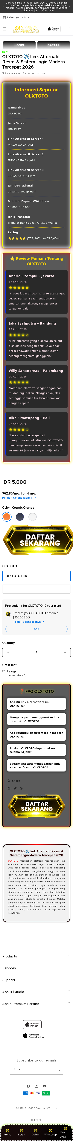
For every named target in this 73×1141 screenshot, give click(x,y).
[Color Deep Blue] (20, 517)
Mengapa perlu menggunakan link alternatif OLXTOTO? (34, 719)
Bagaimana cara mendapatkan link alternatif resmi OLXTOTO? (35, 765)
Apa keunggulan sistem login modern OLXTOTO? (36, 734)
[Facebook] (10, 789)
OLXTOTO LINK (16, 576)
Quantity (8, 643)
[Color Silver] (32, 517)
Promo (8, 1134)
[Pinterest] (22, 789)
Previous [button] (3, 7)
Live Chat (63, 1134)
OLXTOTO (13, 860)
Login (21, 1134)
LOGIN (19, 45)
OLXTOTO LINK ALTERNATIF (25, 589)
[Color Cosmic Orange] (6, 516)
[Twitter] (16, 789)
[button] (4, 29)
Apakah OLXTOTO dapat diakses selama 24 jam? (32, 750)
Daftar (36, 1134)
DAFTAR (54, 45)
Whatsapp (50, 1134)
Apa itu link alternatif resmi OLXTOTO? (30, 703)
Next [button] (69, 7)
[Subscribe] (59, 1069)
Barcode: (27, 73)
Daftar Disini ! (47, 10)
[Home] (26, 29)
